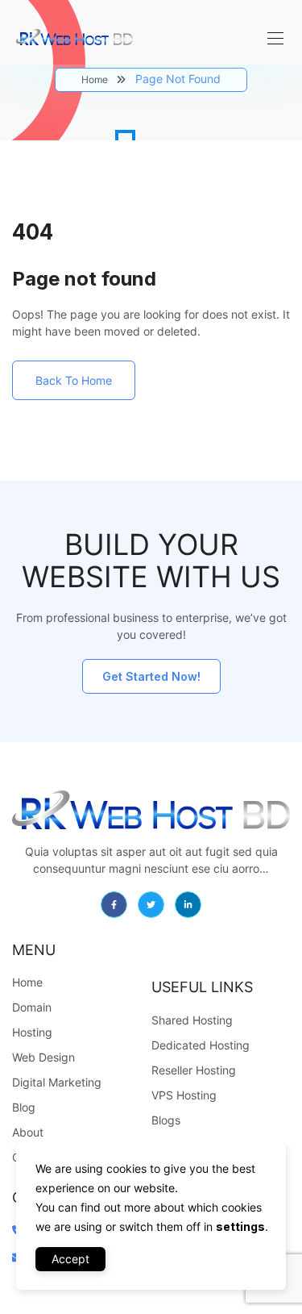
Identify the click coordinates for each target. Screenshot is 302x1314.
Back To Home (73, 380)
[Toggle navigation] (274, 38)
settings (240, 1226)
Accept (70, 1259)
